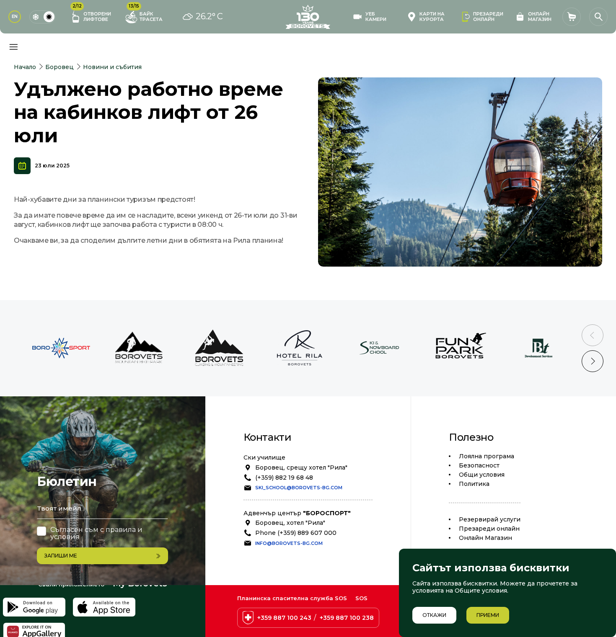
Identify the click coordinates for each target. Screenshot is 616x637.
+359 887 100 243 (284, 618)
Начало (25, 67)
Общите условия (481, 590)
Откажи (434, 615)
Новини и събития (112, 67)
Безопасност (479, 465)
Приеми (487, 615)
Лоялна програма (486, 456)
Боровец (59, 67)
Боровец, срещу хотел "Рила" (301, 467)
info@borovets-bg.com (289, 543)
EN (15, 16)
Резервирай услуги (489, 519)
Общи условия (482, 474)
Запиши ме (60, 555)
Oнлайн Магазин (485, 538)
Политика (474, 484)
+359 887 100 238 (347, 618)
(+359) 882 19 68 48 (284, 477)
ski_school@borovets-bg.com (298, 488)
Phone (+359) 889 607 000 (295, 533)
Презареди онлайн (489, 528)
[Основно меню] (13, 47)
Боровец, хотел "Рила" (290, 523)
